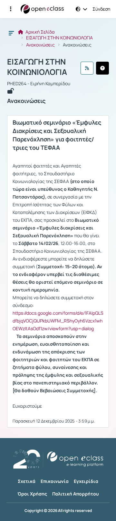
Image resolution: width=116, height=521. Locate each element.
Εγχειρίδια (86, 481)
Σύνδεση (101, 9)
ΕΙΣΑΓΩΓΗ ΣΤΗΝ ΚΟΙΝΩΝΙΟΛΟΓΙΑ (59, 37)
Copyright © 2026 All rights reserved (58, 510)
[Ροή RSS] (87, 68)
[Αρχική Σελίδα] (42, 9)
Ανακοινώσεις (40, 44)
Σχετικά (26, 481)
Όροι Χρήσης (32, 494)
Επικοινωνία (55, 481)
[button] (10, 9)
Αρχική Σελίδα (39, 32)
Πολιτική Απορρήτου (75, 494)
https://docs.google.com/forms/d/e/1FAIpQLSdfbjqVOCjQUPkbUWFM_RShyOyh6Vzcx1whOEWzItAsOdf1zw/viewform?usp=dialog (58, 321)
